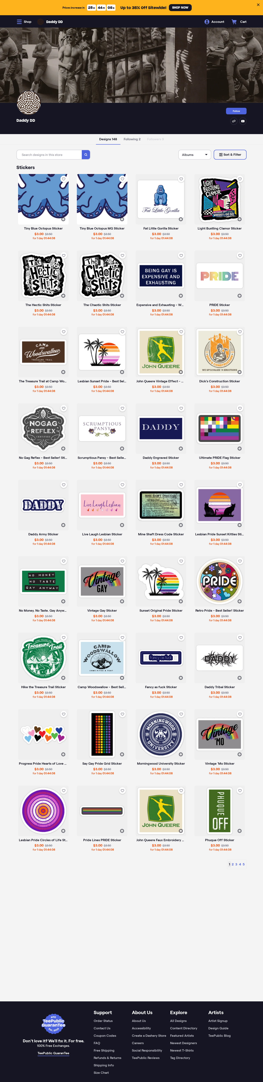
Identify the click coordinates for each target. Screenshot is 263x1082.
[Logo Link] (40, 22)
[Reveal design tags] (63, 219)
